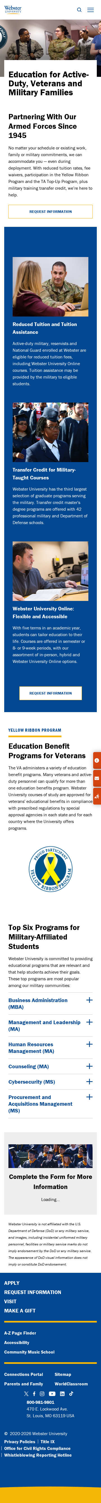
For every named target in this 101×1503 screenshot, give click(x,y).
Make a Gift (19, 1310)
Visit (10, 1301)
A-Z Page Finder (20, 1333)
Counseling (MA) (28, 1066)
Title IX (48, 1441)
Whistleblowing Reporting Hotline (38, 1455)
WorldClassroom (71, 1384)
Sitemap (63, 1374)
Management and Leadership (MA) (44, 1025)
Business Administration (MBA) (38, 1003)
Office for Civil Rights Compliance (37, 1448)
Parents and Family (23, 1384)
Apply (11, 1283)
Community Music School (29, 1352)
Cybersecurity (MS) (31, 1081)
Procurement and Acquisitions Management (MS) (40, 1103)
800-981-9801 (40, 1402)
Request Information (50, 211)
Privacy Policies (19, 1441)
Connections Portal (23, 1374)
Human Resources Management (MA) (31, 1047)
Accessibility (16, 1342)
